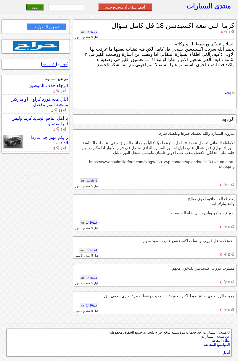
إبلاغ (228, 93)
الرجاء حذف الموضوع (48, 85)
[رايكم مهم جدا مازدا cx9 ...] (13, 146)
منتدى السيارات (208, 6)
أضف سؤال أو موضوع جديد (125, 7)
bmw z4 (88, 250)
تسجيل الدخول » (46, 27)
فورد (64, 64)
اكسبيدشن (49, 64)
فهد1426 (89, 32)
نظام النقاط (221, 340)
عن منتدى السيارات (215, 336)
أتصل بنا (224, 353)
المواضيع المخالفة (217, 345)
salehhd (89, 180)
